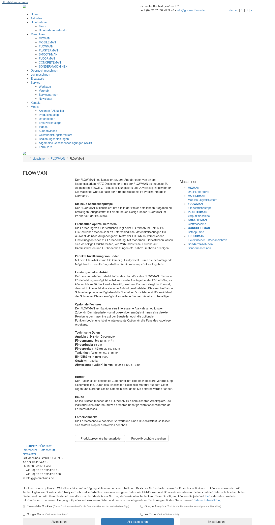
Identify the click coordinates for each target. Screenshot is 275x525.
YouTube (162, 514)
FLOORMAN (47, 58)
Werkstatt (45, 86)
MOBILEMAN (47, 42)
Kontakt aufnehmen (15, 2)
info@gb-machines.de (191, 10)
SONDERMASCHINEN (53, 66)
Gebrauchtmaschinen (44, 70)
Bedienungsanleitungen (54, 139)
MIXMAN (44, 38)
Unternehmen (39, 22)
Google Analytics (183, 506)
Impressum (30, 450)
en (236, 10)
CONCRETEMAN (50, 62)
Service (35, 82)
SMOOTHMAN (48, 54)
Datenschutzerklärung (207, 500)
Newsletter (45, 99)
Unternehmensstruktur (53, 30)
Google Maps (47, 514)
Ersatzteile (37, 78)
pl (247, 10)
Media (35, 107)
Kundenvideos (48, 131)
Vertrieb (44, 90)
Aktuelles (36, 18)
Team (42, 26)
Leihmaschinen (40, 74)
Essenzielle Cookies (78, 506)
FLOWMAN (46, 46)
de (231, 10)
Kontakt (35, 103)
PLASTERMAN (48, 50)
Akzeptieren (59, 522)
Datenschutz (47, 450)
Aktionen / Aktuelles (51, 111)
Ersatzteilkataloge (50, 123)
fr (251, 10)
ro (242, 10)
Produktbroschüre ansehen (148, 438)
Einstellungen (216, 522)
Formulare (45, 147)
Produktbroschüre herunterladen (101, 438)
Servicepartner (48, 94)
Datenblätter (47, 119)
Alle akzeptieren (137, 522)
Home (34, 14)
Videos (43, 127)
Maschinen (38, 34)
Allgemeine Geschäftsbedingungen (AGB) (65, 143)
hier (207, 496)
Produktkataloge (49, 115)
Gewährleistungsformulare (55, 135)
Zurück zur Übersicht (38, 446)
